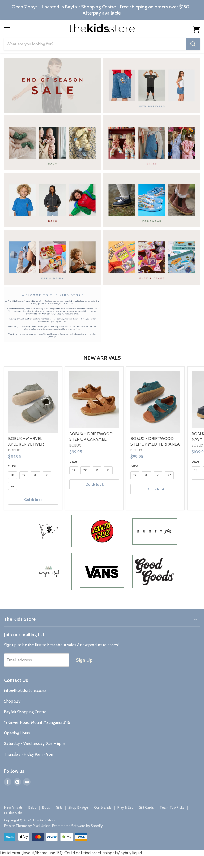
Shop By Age (78, 807)
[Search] (193, 44)
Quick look (33, 499)
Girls (59, 807)
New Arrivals (13, 807)
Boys (46, 807)
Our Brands (103, 807)
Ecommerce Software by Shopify (77, 826)
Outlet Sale (13, 813)
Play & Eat (125, 807)
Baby (32, 807)
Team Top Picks (172, 807)
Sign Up (84, 660)
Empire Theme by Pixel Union (27, 826)
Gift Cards (146, 807)
